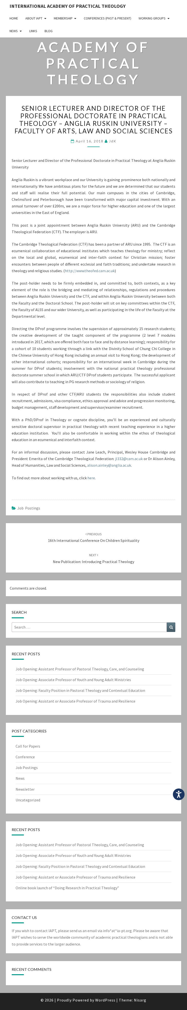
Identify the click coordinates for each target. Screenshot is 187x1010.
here (91, 477)
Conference (25, 756)
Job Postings (28, 508)
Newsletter (25, 789)
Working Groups (152, 18)
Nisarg (140, 1000)
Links (33, 31)
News (13, 31)
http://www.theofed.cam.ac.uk (90, 270)
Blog (49, 31)
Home (13, 18)
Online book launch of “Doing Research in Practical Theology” (67, 887)
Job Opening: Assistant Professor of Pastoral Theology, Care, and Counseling (80, 669)
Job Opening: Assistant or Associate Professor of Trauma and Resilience (75, 701)
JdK (112, 141)
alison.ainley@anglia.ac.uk (109, 465)
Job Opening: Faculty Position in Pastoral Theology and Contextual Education (80, 690)
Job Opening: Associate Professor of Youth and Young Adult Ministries (73, 679)
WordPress (105, 1000)
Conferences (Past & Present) (107, 18)
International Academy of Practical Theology (67, 6)
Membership (63, 18)
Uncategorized (28, 799)
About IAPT (33, 18)
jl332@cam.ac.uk (129, 458)
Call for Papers (28, 746)
